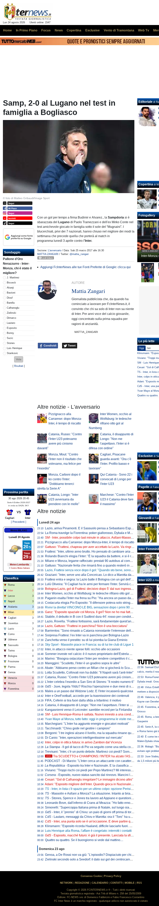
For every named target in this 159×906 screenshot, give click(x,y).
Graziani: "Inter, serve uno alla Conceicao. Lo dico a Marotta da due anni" (95, 574)
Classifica (11, 578)
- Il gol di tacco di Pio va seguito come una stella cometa (91, 747)
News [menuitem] (59, 30)
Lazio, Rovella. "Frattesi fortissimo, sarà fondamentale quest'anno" (90, 621)
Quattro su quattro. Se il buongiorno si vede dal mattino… (84, 840)
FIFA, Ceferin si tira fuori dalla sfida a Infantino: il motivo (83, 700)
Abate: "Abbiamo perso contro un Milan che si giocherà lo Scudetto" (91, 667)
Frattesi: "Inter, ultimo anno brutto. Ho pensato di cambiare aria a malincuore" (97, 551)
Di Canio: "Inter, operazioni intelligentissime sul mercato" (84, 737)
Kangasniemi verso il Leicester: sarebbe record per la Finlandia (88, 709)
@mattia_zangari (79, 254)
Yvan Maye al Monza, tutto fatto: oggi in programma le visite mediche (92, 719)
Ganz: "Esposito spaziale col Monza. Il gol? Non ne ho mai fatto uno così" (95, 612)
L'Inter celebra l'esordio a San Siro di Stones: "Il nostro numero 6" (89, 681)
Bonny (10, 333)
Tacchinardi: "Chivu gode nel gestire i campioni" (78, 728)
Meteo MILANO (18, 530)
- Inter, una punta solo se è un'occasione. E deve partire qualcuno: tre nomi (99, 821)
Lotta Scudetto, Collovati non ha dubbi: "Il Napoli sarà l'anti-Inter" (89, 672)
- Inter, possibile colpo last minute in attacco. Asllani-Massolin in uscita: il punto (101, 537)
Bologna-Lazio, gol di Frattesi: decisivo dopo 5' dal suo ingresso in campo (95, 588)
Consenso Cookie (91, 876)
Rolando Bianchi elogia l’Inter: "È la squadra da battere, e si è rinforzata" (94, 556)
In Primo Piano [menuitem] (26, 30)
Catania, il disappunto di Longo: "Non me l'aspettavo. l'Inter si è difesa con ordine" (101, 705)
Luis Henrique (14, 348)
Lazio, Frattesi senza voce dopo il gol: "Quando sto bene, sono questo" (93, 570)
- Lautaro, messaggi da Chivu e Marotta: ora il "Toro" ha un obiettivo (94, 816)
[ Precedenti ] (18, 521)
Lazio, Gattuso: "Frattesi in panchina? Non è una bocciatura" (86, 626)
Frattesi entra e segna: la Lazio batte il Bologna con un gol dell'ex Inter (93, 579)
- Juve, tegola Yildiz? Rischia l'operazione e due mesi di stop (90, 686)
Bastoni (11, 292)
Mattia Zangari (47, 254)
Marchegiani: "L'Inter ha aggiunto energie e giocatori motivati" (87, 723)
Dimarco (11, 317)
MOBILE (130, 882)
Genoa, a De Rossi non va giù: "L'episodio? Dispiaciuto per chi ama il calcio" (97, 854)
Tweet (71, 345)
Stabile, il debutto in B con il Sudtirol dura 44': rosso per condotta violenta (95, 616)
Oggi (141, 348)
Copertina (145, 184)
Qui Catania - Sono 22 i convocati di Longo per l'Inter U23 (116, 479)
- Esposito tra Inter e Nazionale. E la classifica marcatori (93, 765)
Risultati (18, 365)
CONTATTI (116, 882)
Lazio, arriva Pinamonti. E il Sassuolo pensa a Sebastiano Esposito (91, 528)
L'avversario (54, 250)
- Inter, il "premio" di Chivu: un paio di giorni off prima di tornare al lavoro (97, 812)
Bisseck (11, 282)
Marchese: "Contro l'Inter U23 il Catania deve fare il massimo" (117, 499)
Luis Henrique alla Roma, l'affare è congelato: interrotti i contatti (88, 830)
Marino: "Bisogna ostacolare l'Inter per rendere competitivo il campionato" (95, 658)
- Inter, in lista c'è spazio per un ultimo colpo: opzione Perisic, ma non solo (98, 788)
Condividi (49, 345)
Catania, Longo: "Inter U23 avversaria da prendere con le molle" (64, 499)
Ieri (149, 348)
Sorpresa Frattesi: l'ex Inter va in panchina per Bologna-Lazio (87, 635)
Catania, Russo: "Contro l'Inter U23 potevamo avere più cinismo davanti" (94, 677)
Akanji (10, 287)
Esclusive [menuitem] (92, 30)
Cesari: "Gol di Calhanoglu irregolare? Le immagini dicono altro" (89, 779)
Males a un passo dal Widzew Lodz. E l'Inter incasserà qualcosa (89, 691)
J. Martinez (13, 277)
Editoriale (145, 101)
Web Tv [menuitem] (143, 30)
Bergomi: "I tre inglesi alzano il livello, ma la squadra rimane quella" (91, 733)
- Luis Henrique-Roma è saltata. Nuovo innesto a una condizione (92, 714)
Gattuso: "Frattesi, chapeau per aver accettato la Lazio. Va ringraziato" (93, 546)
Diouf (10, 297)
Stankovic (12, 353)
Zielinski (11, 312)
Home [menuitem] (7, 30)
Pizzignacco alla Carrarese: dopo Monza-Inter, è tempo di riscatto (65, 418)
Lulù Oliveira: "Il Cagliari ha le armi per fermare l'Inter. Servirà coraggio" (94, 584)
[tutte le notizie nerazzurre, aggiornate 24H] (28, 12)
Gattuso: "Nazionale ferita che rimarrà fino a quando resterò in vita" (90, 565)
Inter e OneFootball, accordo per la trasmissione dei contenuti (87, 695)
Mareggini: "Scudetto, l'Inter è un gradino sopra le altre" (82, 663)
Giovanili (144, 518)
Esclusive (145, 456)
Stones (11, 343)
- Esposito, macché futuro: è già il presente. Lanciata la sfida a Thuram (96, 835)
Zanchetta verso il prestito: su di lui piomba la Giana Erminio (86, 640)
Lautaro (11, 322)
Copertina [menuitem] (74, 30)
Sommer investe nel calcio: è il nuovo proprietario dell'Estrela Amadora (93, 654)
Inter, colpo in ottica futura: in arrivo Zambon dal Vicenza (83, 742)
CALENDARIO (100, 882)
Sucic (10, 338)
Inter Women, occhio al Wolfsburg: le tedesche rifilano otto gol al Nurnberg (96, 593)
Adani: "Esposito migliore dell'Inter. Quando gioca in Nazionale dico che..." (96, 784)
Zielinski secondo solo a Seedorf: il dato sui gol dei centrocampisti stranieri (96, 859)
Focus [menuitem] (46, 30)
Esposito (12, 327)
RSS (139, 882)
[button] (18, 359)
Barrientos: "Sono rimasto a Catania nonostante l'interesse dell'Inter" (92, 630)
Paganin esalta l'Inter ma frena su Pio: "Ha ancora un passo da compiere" (95, 598)
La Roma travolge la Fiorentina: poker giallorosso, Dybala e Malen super (94, 533)
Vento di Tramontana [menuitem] (119, 30)
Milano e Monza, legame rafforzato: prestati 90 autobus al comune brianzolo (97, 560)
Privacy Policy (112, 876)
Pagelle (143, 487)
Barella (11, 302)
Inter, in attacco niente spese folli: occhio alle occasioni (82, 649)
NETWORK (66, 882)
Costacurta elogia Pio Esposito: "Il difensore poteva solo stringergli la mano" (97, 602)
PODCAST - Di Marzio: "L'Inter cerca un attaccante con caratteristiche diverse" (98, 761)
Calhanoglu (13, 307)
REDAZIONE (82, 882)
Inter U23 (145, 580)
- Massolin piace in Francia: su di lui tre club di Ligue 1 (89, 644)
